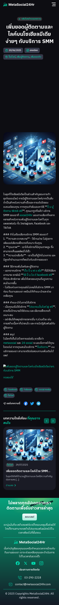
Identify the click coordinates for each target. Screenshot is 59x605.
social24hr (26, 215)
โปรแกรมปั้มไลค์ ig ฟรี (41, 307)
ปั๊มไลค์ (12, 57)
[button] (46, 420)
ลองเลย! (29, 517)
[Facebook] (18, 563)
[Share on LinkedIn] (38, 403)
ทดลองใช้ (8, 377)
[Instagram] (41, 563)
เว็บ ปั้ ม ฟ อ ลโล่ (32, 271)
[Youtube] (33, 563)
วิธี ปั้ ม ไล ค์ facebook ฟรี (37, 275)
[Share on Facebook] (26, 403)
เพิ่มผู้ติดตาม (23, 57)
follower (28, 389)
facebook (12, 389)
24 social (27, 343)
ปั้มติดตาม (42, 347)
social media (44, 389)
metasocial (9, 343)
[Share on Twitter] (32, 403)
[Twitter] (26, 563)
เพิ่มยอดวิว (36, 57)
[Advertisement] (29, 95)
